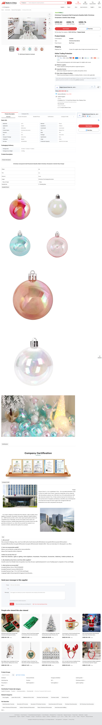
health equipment (30, 682)
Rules (100, 7)
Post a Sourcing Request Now (40, 604)
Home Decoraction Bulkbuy (60, 707)
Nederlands (53, 716)
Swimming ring (4, 680)
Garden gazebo (79, 677)
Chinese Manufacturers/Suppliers (34, 714)
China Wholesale (45, 714)
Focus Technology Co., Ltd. (42, 719)
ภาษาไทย (73, 716)
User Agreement (59, 719)
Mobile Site (81, 714)
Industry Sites (59, 714)
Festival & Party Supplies (16, 9)
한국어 (62, 716)
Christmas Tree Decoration (42, 697)
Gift (52, 680)
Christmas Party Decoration (71, 704)
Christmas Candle (55, 697)
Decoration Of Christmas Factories (38, 704)
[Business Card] (98, 120)
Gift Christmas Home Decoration (87, 704)
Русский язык (38, 716)
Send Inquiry (66, 28)
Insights (86, 714)
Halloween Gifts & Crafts (28, 697)
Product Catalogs (21, 675)
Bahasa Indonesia (89, 716)
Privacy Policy (71, 719)
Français (33, 716)
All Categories (6, 7)
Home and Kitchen (30, 677)
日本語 (66, 716)
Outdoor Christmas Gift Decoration (27, 707)
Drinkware (3, 677)
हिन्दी (69, 716)
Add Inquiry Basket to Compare (27, 54)
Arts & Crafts (7, 9)
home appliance (54, 682)
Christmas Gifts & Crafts (26, 9)
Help (76, 7)
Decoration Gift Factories (22, 704)
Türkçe (78, 716)
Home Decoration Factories (8, 704)
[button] (71, 116)
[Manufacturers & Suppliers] (9, 2)
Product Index (75, 714)
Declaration (65, 719)
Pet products (4, 682)
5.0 (83, 116)
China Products (24, 714)
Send (12, 604)
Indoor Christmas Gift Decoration (9, 707)
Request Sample (81, 32)
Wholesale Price (53, 714)
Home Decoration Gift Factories (55, 704)
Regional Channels (67, 714)
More (2, 710)
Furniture (28, 680)
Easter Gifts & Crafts (16, 697)
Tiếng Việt (83, 716)
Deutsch (48, 716)
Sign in (99, 3)
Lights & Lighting (79, 682)
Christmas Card (65, 697)
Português (28, 716)
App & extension (83, 7)
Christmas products (80, 680)
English (18, 716)
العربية (58, 716)
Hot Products (17, 714)
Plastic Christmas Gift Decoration (45, 707)
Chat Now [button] (90, 28)
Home (2, 9)
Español (22, 716)
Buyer (69, 7)
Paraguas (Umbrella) (55, 677)
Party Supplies (5, 697)
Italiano (44, 716)
